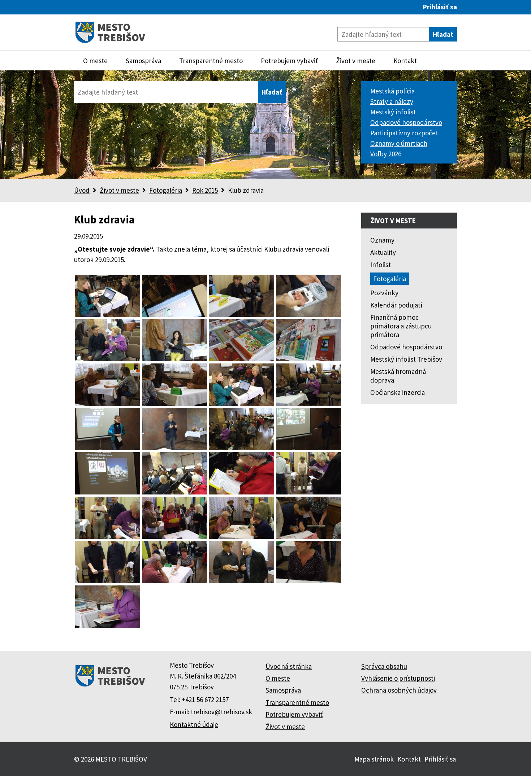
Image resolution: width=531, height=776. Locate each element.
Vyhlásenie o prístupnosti (398, 678)
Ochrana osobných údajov (399, 690)
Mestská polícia (392, 91)
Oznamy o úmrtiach (398, 143)
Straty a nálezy (391, 101)
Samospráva (143, 60)
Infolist (380, 264)
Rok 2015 (205, 190)
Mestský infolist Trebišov (406, 359)
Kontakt (405, 60)
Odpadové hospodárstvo (406, 122)
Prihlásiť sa (440, 7)
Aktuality (383, 252)
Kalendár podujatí (396, 305)
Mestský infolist (393, 112)
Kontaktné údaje (194, 724)
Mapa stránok (374, 759)
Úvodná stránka (289, 666)
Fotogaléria (165, 190)
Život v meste (355, 60)
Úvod (82, 190)
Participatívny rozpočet (404, 132)
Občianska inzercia (397, 392)
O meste (95, 60)
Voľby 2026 (385, 153)
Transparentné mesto (211, 60)
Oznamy (382, 240)
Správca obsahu (384, 666)
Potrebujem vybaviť (289, 60)
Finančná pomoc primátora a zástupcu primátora (401, 326)
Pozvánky (384, 292)
